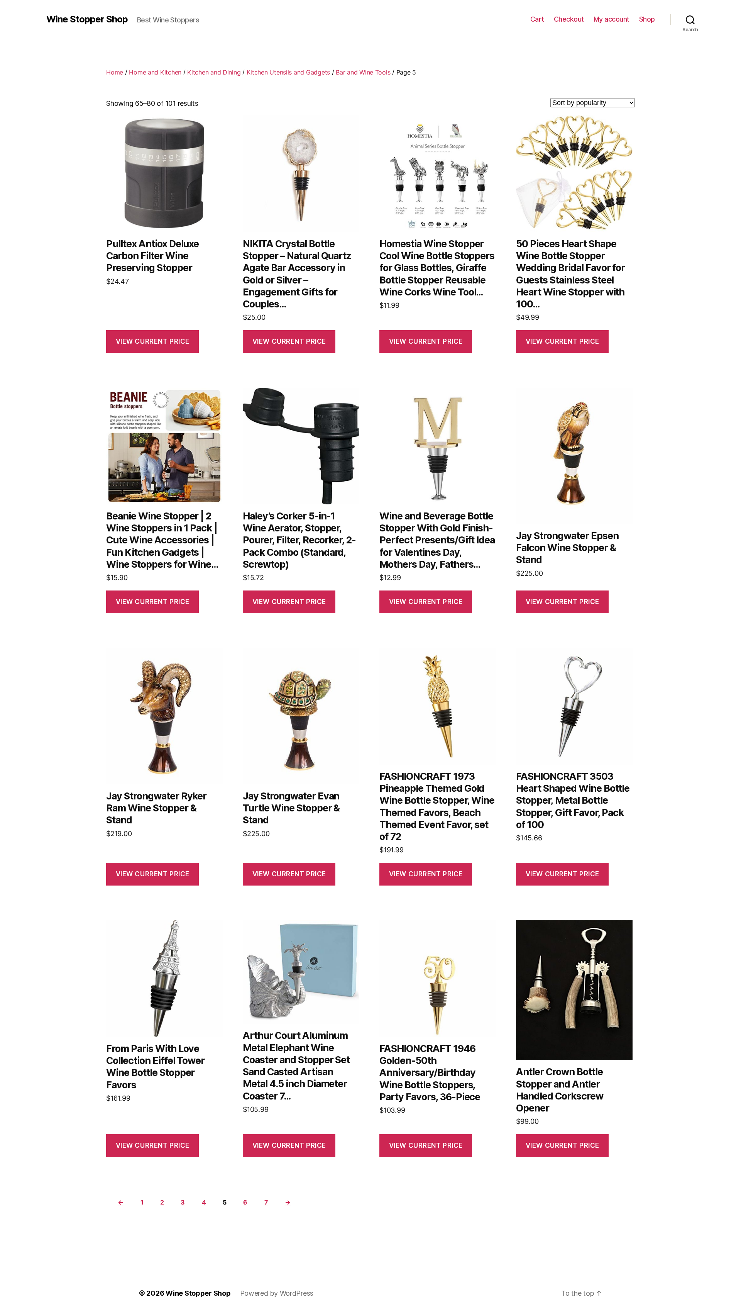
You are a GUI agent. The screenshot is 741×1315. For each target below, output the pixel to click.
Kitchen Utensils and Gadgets (288, 72)
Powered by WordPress (277, 1293)
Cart (537, 19)
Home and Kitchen (155, 72)
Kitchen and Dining (213, 72)
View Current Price (152, 341)
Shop (647, 19)
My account (611, 19)
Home (114, 72)
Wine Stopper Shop (87, 19)
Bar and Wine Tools (363, 72)
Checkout (569, 19)
